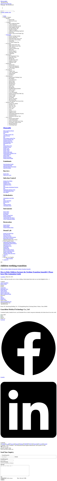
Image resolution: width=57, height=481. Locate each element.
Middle (16, 456)
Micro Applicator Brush (6, 294)
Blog (4, 256)
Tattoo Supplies (9, 258)
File (1, 476)
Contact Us (5, 259)
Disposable (8, 34)
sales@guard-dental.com (6, 3)
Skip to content (4, 1)
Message (2, 464)
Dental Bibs (3, 287)
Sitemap (2, 297)
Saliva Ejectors (4, 291)
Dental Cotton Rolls (5, 292)
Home (4, 16)
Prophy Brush (4, 290)
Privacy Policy (4, 284)
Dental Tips (3, 299)
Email (4, 459)
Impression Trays (4, 289)
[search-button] (14, 11)
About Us (5, 254)
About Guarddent (4, 282)
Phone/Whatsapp (4, 461)
